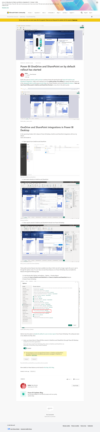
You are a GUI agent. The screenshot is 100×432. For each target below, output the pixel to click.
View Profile (75, 385)
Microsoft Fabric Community (12, 16)
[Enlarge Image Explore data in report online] (50, 104)
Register (86, 12)
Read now (74, 20)
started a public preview (36, 79)
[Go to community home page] (16, 12)
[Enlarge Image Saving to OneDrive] (50, 200)
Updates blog (22, 16)
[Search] (82, 13)
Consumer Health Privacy (26, 429)
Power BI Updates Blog (31, 16)
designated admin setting (30, 83)
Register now (5, 7)
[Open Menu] (92, 17)
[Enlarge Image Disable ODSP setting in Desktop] (50, 304)
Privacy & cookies (75, 425)
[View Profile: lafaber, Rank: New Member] (22, 75)
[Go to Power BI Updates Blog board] (23, 394)
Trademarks (90, 425)
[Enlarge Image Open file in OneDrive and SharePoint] (50, 160)
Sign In (90, 12)
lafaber (26, 73)
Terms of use (83, 425)
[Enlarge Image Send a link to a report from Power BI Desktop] (50, 243)
